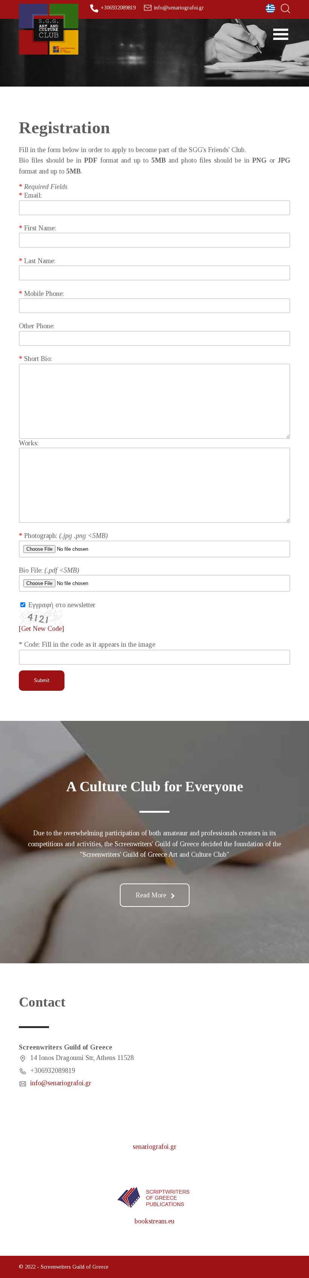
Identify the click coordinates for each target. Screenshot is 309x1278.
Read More (151, 895)
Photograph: (41, 535)
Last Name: (39, 261)
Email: (33, 195)
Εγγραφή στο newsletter (61, 605)
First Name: (40, 228)
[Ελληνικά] (270, 8)
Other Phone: (37, 326)
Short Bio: (38, 359)
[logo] (48, 29)
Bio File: (31, 570)
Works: (28, 443)
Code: (33, 644)
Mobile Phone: (44, 293)
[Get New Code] (40, 616)
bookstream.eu (154, 1221)
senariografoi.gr (154, 1146)
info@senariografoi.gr (179, 8)
